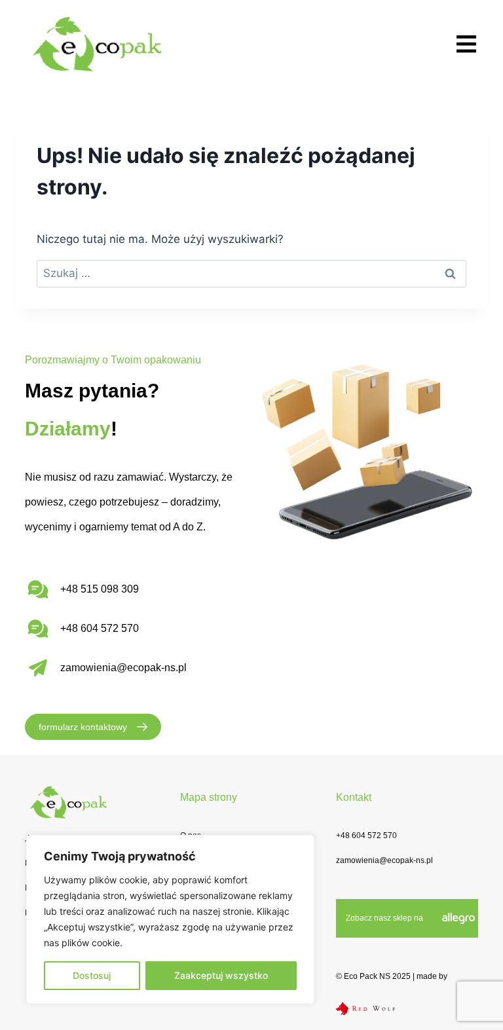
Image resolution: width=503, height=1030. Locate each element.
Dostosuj (92, 975)
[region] (170, 919)
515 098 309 (110, 589)
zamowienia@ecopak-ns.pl (123, 667)
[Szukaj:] (251, 273)
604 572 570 (110, 628)
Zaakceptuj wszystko (221, 975)
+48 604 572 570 (366, 835)
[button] (466, 43)
